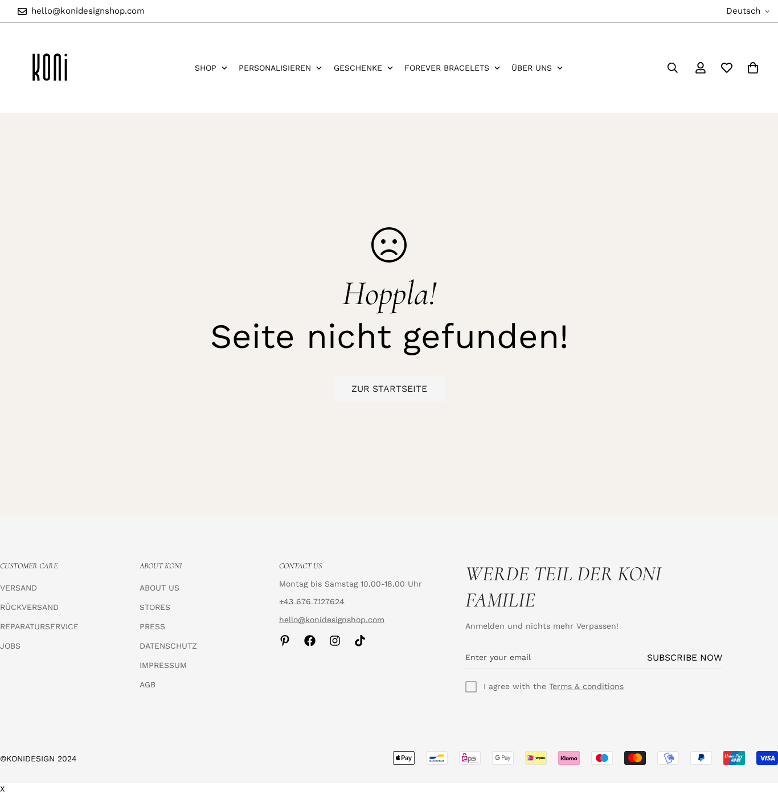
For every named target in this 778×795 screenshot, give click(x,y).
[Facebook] (310, 640)
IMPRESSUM (163, 665)
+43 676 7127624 (312, 601)
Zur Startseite (389, 388)
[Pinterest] (284, 640)
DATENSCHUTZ (168, 645)
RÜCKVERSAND (29, 607)
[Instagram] (335, 640)
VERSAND (18, 587)
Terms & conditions (586, 686)
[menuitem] (212, 68)
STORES (155, 607)
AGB (147, 684)
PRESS (152, 626)
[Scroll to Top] (756, 733)
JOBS (10, 645)
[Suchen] (672, 67)
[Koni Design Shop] (50, 68)
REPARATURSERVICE (39, 626)
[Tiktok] (360, 640)
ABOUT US (159, 587)
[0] (753, 68)
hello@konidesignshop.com (331, 619)
